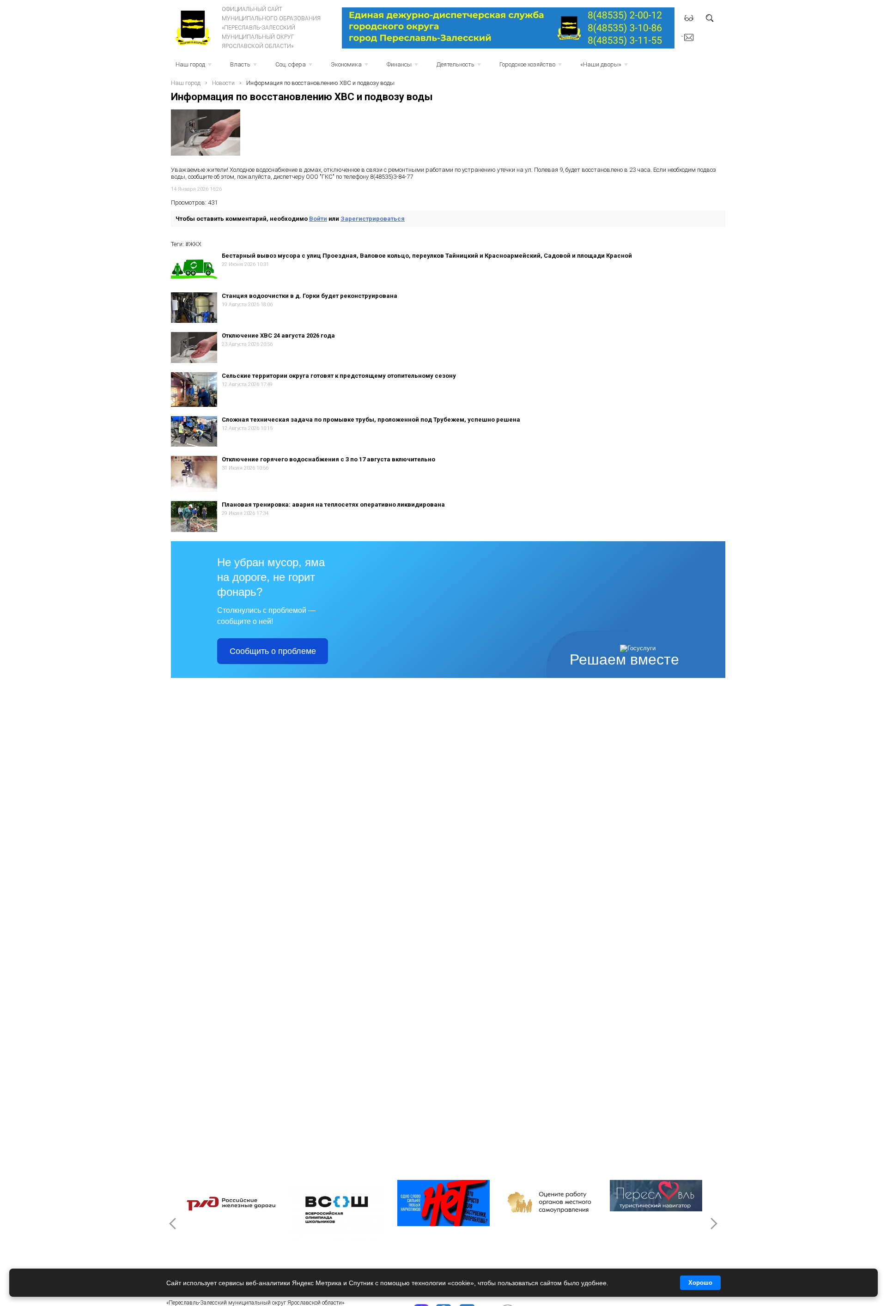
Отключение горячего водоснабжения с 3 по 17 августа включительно (328, 459)
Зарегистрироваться (372, 218)
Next (713, 1223)
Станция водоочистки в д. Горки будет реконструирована (309, 295)
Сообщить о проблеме (273, 651)
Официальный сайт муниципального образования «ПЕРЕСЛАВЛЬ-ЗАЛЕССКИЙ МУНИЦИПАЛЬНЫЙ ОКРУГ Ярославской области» (271, 27)
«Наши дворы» (605, 67)
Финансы (403, 67)
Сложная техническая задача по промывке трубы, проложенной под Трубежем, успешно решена (371, 419)
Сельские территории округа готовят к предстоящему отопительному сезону (339, 375)
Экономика (350, 67)
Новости (223, 82)
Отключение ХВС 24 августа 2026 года (278, 335)
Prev (173, 1223)
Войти (318, 218)
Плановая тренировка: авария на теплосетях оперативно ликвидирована (333, 504)
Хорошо (700, 1282)
